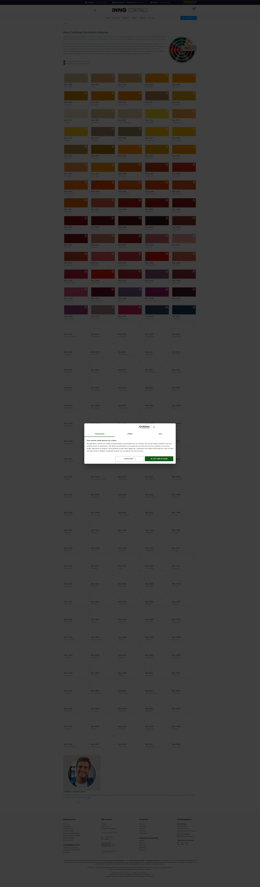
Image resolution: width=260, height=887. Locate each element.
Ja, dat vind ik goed (159, 458)
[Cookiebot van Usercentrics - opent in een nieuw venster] (141, 427)
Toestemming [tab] (99, 434)
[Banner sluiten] (163, 427)
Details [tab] (130, 434)
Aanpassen (128, 458)
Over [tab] (160, 434)
